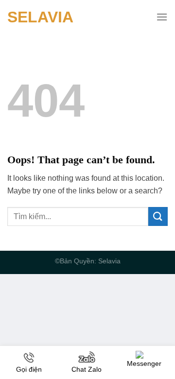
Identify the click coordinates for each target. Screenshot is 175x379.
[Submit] (158, 216)
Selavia (40, 17)
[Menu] (162, 17)
